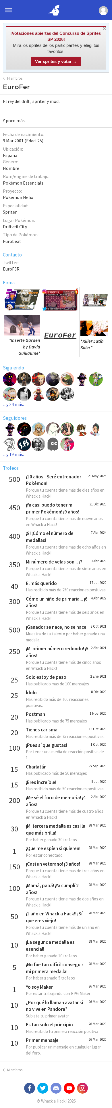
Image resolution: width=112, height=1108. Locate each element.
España (10, 155)
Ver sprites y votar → (56, 61)
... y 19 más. (13, 454)
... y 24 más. (13, 404)
